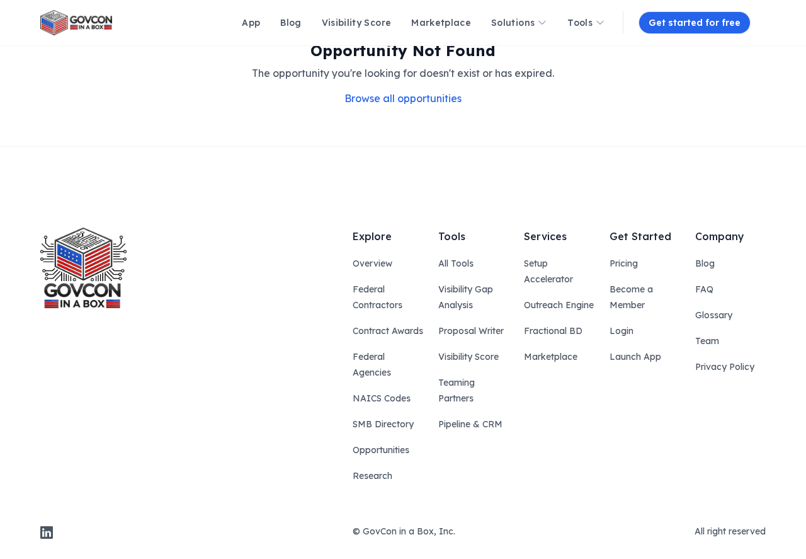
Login (621, 331)
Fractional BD (553, 331)
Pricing (624, 263)
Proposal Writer (471, 331)
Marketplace (550, 356)
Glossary (713, 315)
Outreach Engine (559, 305)
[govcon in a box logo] (83, 268)
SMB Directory (383, 424)
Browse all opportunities (403, 98)
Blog (705, 263)
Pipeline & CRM (470, 424)
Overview (372, 263)
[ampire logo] (76, 22)
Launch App (635, 356)
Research (372, 475)
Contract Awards (388, 331)
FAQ (704, 289)
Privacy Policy (724, 366)
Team (707, 341)
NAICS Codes (382, 398)
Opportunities (381, 450)
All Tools (456, 263)
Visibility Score (468, 356)
